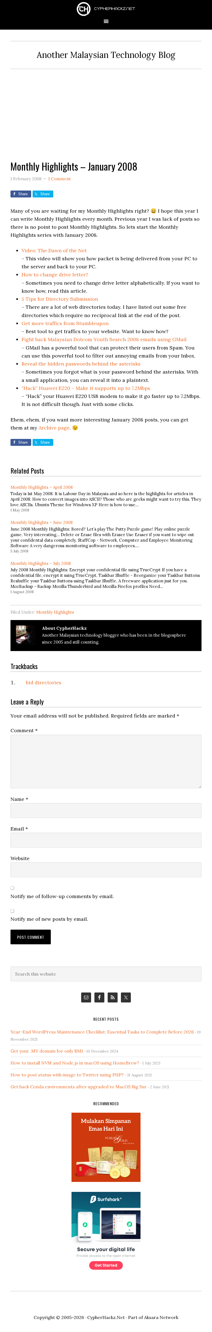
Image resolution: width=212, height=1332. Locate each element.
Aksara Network (161, 1317)
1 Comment (59, 178)
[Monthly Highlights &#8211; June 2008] (108, 536)
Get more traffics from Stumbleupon (65, 323)
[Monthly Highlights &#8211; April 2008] (108, 498)
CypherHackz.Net (106, 9)
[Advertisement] (106, 111)
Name (19, 799)
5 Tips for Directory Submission (60, 299)
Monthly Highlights (55, 612)
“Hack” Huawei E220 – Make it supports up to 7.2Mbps (86, 388)
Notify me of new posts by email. (49, 919)
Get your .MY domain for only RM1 (46, 1051)
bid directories (43, 682)
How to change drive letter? (55, 274)
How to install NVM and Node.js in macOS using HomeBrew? (74, 1063)
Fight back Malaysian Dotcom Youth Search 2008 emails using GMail (104, 339)
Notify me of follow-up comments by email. (62, 896)
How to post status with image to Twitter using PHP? (67, 1075)
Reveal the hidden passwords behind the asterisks (81, 364)
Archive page (54, 428)
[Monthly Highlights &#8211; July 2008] (108, 577)
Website (20, 858)
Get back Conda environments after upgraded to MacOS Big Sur (78, 1086)
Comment (24, 730)
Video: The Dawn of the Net (54, 250)
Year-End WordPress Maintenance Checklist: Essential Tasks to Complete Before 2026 (102, 1032)
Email (19, 829)
